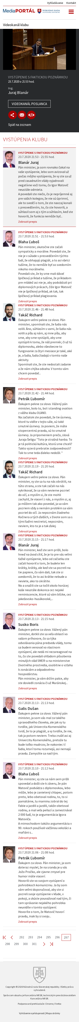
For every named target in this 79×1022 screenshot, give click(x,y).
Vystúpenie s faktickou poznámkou (42, 153)
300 (25, 944)
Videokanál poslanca (29, 104)
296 (57, 937)
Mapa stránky (53, 1013)
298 (7, 944)
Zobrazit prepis (27, 221)
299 (16, 944)
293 (30, 937)
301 (34, 944)
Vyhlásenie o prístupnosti (32, 1013)
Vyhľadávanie (55, 3)
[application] (39, 49)
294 (39, 937)
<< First (7, 937)
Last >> (49, 944)
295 (48, 937)
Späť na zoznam (19, 124)
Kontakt (71, 3)
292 (21, 937)
